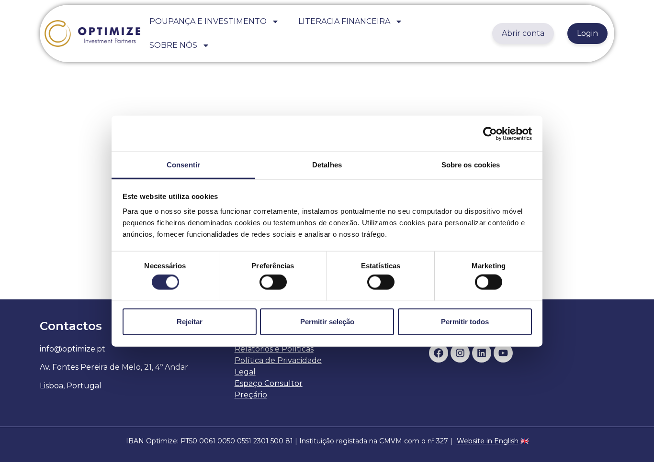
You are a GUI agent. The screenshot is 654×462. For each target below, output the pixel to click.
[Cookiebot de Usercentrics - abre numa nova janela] (490, 133)
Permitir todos (465, 321)
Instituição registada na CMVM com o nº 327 (373, 441)
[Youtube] (503, 353)
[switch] (273, 282)
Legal (245, 371)
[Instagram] (460, 353)
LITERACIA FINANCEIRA (344, 21)
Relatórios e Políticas (274, 348)
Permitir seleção (327, 321)
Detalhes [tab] (327, 165)
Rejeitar (190, 321)
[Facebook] (438, 353)
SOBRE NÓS (173, 45)
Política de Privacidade (278, 360)
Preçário (251, 394)
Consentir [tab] (183, 165)
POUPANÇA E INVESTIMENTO (208, 21)
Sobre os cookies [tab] (470, 165)
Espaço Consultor (269, 383)
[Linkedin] (481, 353)
